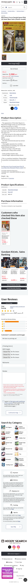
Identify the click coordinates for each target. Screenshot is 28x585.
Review (4, 371)
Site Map (20, 578)
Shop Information (20, 575)
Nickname (5, 362)
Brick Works (13, 93)
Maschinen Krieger (14, 102)
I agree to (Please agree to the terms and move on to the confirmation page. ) (14, 404)
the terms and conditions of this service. (14, 402)
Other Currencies (15, 76)
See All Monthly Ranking (14, 288)
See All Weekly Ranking (13, 285)
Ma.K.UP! (12, 100)
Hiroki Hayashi (13, 97)
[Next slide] (26, 268)
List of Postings (9, 303)
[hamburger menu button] (25, 2)
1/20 (11, 95)
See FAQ (13, 527)
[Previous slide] (1, 268)
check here (17, 486)
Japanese (11, 178)
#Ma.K (2, 113)
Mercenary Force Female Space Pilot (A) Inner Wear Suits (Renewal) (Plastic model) (12, 167)
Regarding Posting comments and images (17, 307)
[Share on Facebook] (15, 108)
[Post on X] (12, 108)
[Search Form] (22, 2)
